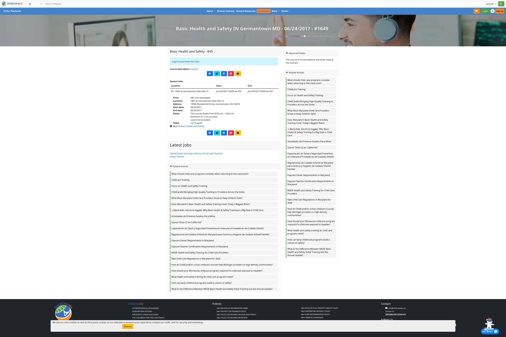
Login (485, 11)
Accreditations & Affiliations (145, 308)
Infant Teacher (177, 156)
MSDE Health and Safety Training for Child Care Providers (200, 252)
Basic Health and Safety (192, 126)
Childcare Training (180, 179)
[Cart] (476, 11)
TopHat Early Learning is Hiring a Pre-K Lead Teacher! (196, 153)
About (209, 11)
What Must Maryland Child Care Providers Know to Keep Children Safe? (206, 198)
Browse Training (225, 11)
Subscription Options (142, 311)
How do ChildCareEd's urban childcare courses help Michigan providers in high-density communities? (222, 264)
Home (281, 36)
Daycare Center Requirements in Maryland (192, 240)
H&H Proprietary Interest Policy (315, 311)
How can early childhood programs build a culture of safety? (201, 282)
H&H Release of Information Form (232, 308)
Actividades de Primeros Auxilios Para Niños (193, 216)
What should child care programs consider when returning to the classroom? (210, 173)
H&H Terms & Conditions (312, 317)
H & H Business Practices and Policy (148, 317)
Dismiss (128, 326)
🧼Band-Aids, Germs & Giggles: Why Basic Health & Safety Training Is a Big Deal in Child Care (217, 210)
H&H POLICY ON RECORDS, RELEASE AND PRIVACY (236, 314)
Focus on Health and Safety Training (189, 186)
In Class (296, 36)
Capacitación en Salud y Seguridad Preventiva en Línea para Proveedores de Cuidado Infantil (217, 228)
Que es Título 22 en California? (186, 222)
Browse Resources (245, 11)
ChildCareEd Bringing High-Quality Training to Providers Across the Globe (208, 192)
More (275, 11)
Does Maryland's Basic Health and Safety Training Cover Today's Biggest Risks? (210, 204)
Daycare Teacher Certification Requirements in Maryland (199, 246)
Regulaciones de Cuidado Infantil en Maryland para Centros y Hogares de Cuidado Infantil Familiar (220, 234)
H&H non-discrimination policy (315, 314)
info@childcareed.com (397, 308)
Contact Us (389, 311)
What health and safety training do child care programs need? (202, 276)
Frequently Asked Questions (145, 314)
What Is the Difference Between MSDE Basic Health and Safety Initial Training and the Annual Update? (222, 288)
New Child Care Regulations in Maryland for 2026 (195, 258)
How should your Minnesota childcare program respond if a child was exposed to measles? (216, 270)
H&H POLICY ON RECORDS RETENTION (232, 317)
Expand (194, 69)
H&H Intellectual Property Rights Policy (319, 308)
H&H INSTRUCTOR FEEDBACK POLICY (231, 311)
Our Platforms (13, 11)
